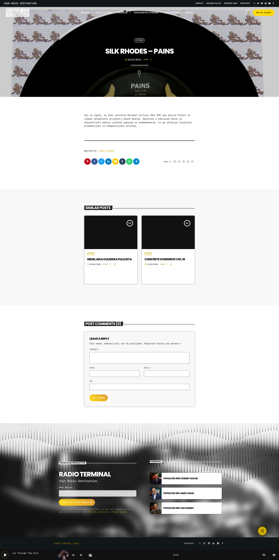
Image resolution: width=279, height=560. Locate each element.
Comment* (94, 349)
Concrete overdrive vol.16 (165, 259)
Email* (147, 368)
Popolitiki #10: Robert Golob (180, 478)
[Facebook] (273, 3)
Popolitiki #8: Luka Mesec (178, 508)
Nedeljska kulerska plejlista (109, 259)
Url (91, 381)
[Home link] (17, 12)
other (139, 40)
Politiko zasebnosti (98, 512)
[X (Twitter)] (254, 3)
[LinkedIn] (266, 3)
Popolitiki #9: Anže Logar (178, 493)
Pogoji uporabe (119, 512)
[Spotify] (262, 3)
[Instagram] (269, 3)
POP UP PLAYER (263, 12)
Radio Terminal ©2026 (66, 543)
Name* (92, 368)
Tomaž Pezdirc (107, 151)
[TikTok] (258, 3)
